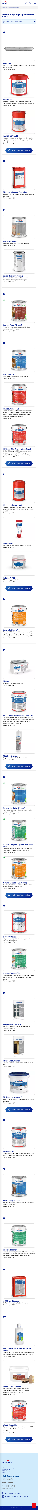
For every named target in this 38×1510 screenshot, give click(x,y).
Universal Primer (10, 1250)
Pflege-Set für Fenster (12, 1024)
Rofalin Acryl (8, 1151)
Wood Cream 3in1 (10, 1425)
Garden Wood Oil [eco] (12, 325)
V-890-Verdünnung (11, 1301)
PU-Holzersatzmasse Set (13, 1097)
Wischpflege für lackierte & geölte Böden (17, 1349)
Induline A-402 (9, 578)
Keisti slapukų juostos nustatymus (24, 1507)
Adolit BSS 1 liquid (10, 136)
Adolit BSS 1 (8, 100)
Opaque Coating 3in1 (11, 973)
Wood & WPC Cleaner (12, 1387)
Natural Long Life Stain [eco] (15, 883)
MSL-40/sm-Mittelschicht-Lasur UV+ (18, 716)
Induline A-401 (9, 543)
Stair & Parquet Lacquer (13, 1201)
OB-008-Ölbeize (10, 937)
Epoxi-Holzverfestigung (13, 276)
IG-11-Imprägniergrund (12, 505)
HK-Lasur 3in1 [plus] (11, 409)
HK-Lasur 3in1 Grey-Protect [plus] (17, 449)
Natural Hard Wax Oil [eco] (14, 808)
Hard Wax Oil (8, 374)
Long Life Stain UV (10, 630)
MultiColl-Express (10, 756)
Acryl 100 (7, 63)
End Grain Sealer (10, 241)
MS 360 (6, 681)
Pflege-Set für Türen (11, 1061)
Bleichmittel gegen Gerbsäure (15, 192)
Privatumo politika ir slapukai (8, 1507)
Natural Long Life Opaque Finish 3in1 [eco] (18, 845)
